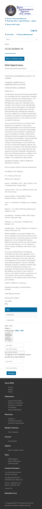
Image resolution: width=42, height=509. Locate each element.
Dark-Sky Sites (12, 21)
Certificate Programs (15, 421)
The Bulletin (12, 407)
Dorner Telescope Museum (16, 18)
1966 (22, 330)
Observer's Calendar (15, 405)
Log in (34, 30)
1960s (17, 330)
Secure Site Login (13, 24)
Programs (11, 419)
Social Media (12, 441)
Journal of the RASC (15, 401)
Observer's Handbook (15, 403)
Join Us (10, 387)
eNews (33, 21)
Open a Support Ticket (15, 450)
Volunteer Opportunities (16, 423)
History (10, 392)
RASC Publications (14, 461)
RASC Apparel (13, 459)
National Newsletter (14, 410)
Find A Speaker (13, 432)
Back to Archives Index (14, 59)
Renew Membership (25, 34)
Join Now (10, 34)
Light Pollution (24, 21)
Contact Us (8, 488)
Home (7, 44)
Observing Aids (13, 463)
